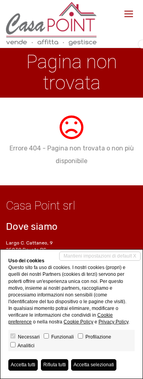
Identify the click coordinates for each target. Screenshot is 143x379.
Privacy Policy (113, 322)
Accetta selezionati (93, 364)
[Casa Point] (51, 24)
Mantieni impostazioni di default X (100, 256)
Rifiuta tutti (54, 364)
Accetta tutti (23, 364)
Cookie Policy (78, 322)
